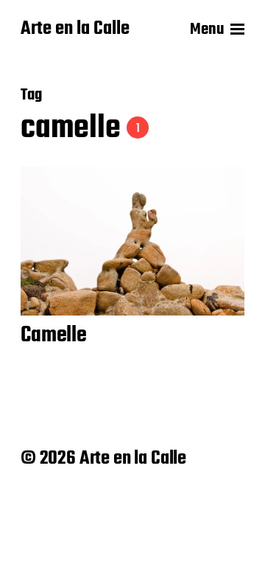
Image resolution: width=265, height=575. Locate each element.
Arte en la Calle (75, 29)
